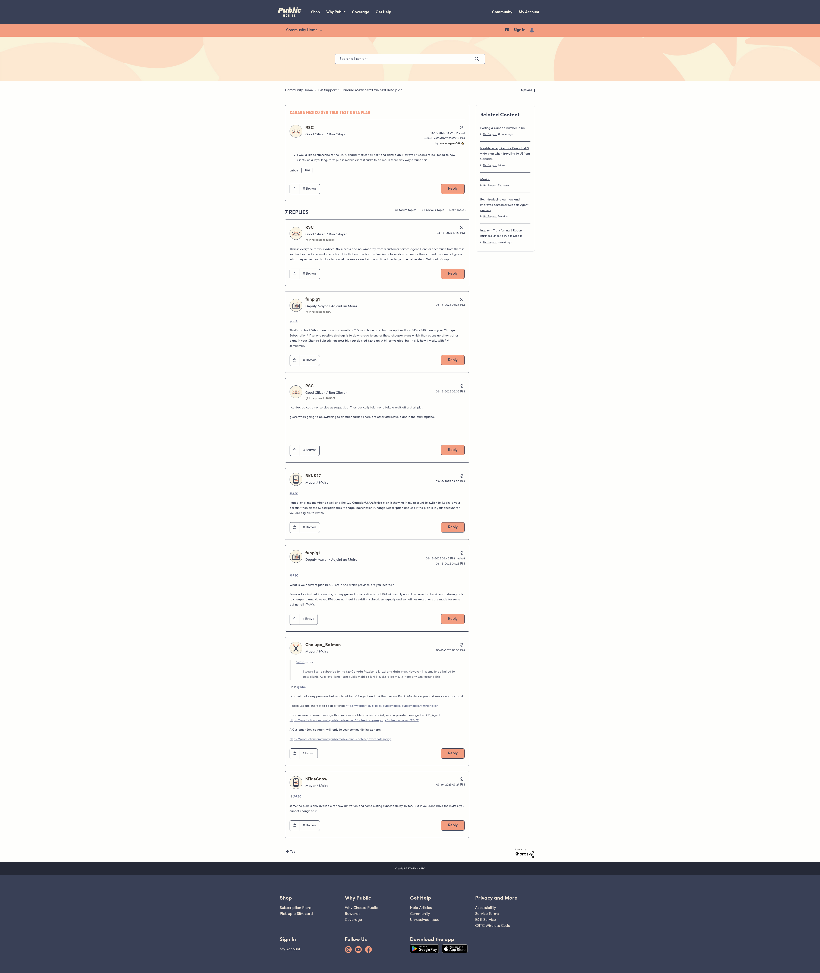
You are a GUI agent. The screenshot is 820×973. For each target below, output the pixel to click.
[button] (295, 189)
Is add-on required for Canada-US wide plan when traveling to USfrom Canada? (505, 154)
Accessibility (485, 907)
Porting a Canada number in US (502, 128)
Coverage (360, 11)
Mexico (485, 179)
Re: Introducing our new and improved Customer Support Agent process (504, 205)
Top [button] (292, 851)
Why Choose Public (361, 907)
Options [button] (526, 90)
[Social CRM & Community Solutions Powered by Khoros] (524, 853)
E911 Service (485, 919)
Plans (307, 170)
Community (502, 11)
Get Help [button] (420, 897)
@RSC (294, 321)
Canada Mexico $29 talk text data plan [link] (371, 90)
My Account (529, 11)
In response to (322, 240)
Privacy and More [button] (496, 897)
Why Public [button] (358, 897)
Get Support (327, 90)
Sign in (519, 30)
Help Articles (421, 907)
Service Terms (487, 913)
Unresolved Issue (424, 919)
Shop (315, 11)
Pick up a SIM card (296, 913)
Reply (453, 189)
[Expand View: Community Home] (321, 30)
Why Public (336, 11)
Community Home (299, 90)
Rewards (352, 913)
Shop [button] (286, 897)
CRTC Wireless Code (492, 925)
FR (507, 30)
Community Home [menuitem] (302, 30)
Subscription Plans (296, 907)
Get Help (383, 11)
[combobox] (410, 59)
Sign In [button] (288, 939)
